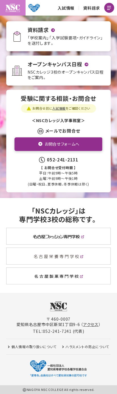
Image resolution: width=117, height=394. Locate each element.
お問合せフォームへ (62, 144)
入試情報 (66, 8)
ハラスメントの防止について (87, 346)
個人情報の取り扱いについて (34, 346)
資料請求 (91, 8)
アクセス (91, 324)
